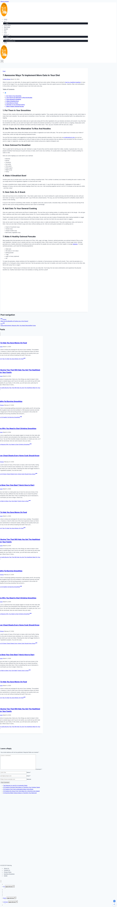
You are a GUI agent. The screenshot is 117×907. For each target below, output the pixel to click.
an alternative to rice (69, 137)
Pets (5, 31)
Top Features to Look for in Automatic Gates (15, 785)
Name (29, 772)
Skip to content (5, 1)
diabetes (75, 244)
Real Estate (7, 27)
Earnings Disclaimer (9, 874)
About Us (6, 868)
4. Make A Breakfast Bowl (12, 101)
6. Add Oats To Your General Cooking (15, 104)
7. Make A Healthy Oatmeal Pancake (14, 106)
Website (29, 779)
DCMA (5, 875)
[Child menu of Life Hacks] (12, 39)
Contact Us (7, 870)
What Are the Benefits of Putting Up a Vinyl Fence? (14, 320)
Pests (5, 42)
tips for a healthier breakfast (73, 82)
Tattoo (7, 36)
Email (29, 776)
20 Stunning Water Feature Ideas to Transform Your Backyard (20, 793)
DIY (4, 886)
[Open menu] (2, 61)
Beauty (4, 898)
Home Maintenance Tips (10, 40)
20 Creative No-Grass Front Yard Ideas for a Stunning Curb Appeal (21, 791)
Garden (6, 29)
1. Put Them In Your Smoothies (13, 96)
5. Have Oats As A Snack (11, 103)
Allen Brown (7, 79)
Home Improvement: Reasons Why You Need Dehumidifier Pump (18, 324)
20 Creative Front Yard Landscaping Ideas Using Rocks (18, 789)
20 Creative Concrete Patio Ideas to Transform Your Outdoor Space (21, 787)
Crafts (7, 23)
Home (5, 19)
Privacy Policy (7, 872)
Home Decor (7, 25)
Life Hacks (5, 902)
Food (5, 32)
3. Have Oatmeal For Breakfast (13, 99)
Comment (39, 769)
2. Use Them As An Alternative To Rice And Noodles (18, 97)
